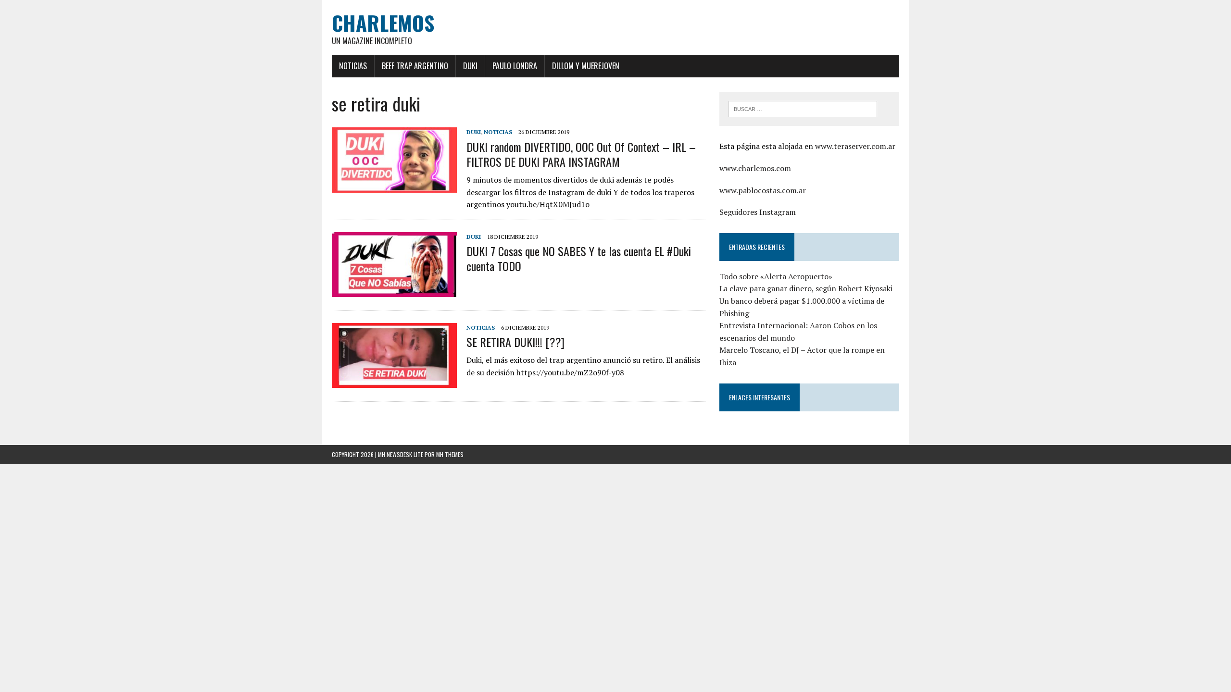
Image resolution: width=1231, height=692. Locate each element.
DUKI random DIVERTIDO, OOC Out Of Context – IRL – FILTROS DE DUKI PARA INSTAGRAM (581, 154)
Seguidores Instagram (757, 212)
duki (473, 132)
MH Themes (450, 454)
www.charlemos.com (755, 168)
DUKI (470, 66)
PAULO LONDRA (514, 66)
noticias (498, 132)
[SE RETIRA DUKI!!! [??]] (394, 381)
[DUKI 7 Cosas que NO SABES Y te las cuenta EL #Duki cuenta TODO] (394, 290)
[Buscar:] (803, 108)
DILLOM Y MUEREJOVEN (585, 66)
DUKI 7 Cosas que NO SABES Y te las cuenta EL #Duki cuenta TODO (578, 258)
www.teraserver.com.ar (855, 146)
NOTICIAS (353, 66)
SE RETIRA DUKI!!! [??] (515, 341)
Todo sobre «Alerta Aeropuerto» (775, 276)
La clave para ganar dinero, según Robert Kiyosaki (805, 288)
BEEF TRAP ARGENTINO (415, 66)
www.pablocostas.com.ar (762, 190)
